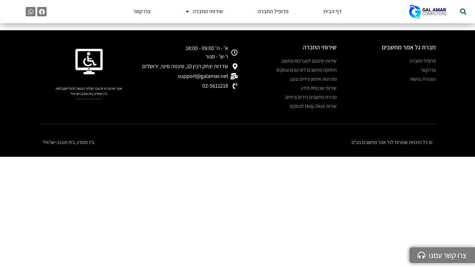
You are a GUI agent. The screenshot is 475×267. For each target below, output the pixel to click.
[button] (463, 11)
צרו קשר (142, 11)
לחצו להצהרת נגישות (88, 99)
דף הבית (332, 11)
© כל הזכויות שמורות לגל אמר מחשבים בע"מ (392, 142)
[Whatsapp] (30, 11)
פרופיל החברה (273, 11)
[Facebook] (42, 11)
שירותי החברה (208, 11)
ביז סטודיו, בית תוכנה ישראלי (68, 142)
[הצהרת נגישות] (89, 61)
